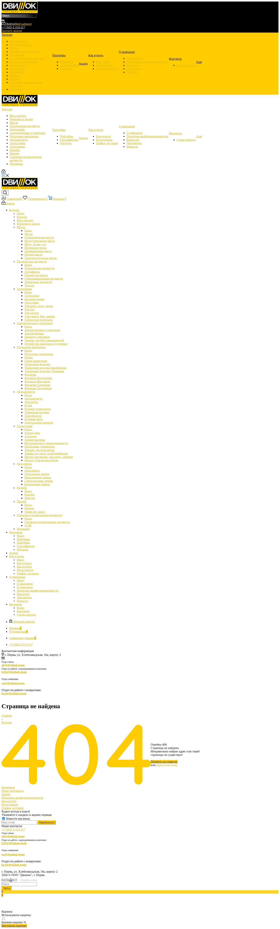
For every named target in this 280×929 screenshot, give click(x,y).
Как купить (24, 563)
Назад (20, 213)
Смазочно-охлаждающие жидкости (47, 522)
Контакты (23, 611)
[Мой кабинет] (4, 172)
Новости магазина (17, 818)
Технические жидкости (39, 268)
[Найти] (3, 20)
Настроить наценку (14, 925)
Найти (6, 888)
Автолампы (32, 470)
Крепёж (29, 494)
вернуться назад (166, 765)
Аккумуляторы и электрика (42, 330)
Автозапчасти (33, 398)
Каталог (22, 216)
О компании (25, 583)
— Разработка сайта (27, 880)
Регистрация (10, 804)
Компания (8, 787)
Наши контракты (13, 790)
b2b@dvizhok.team (14, 672)
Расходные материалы (38, 354)
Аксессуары (32, 432)
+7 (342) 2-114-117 (13, 27)
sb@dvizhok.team (13, 665)
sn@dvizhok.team (13, 683)
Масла (28, 234)
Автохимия (31, 295)
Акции (6, 794)
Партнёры (23, 539)
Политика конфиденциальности (22, 797)
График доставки (13, 808)
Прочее (29, 508)
